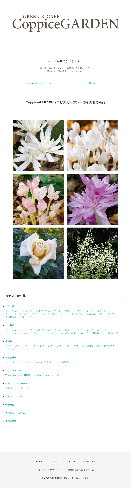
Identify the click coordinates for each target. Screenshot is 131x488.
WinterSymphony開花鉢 (17, 375)
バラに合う (11, 349)
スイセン (27, 362)
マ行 (59, 346)
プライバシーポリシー (48, 470)
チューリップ (12, 362)
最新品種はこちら (91, 346)
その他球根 (63, 362)
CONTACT (89, 461)
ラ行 (76, 346)
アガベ (8, 388)
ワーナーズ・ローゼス (16, 314)
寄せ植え (9, 404)
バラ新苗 (9, 325)
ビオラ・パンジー (14, 396)
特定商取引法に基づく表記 (81, 470)
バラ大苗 (9, 306)
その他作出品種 (94, 314)
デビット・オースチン (71, 314)
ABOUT (56, 461)
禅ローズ (101, 311)
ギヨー (68, 311)
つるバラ (110, 314)
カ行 (16, 346)
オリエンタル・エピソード (18, 311)
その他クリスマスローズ (46, 375)
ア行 (7, 346)
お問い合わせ (93, 83)
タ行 (33, 346)
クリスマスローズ (14, 370)
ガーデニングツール (15, 413)
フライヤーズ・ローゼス (44, 314)
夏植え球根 (11, 421)
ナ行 (42, 346)
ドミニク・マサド (84, 311)
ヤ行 (67, 346)
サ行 (25, 346)
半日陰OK (109, 346)
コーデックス (23, 388)
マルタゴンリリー (45, 362)
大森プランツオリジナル (48, 311)
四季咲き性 (11, 317)
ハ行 (50, 346)
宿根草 (8, 341)
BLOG (72, 461)
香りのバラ (26, 317)
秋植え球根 (11, 357)
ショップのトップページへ (38, 83)
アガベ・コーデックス (16, 383)
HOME (39, 461)
